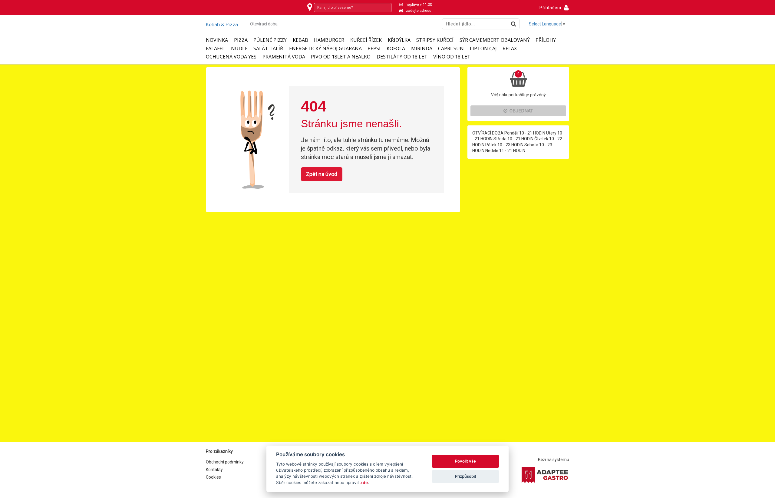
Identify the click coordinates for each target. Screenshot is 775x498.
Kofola (396, 48)
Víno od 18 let (451, 57)
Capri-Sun (451, 48)
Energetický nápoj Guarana (325, 48)
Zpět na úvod (321, 174)
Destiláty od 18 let (402, 57)
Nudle (239, 48)
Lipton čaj (483, 48)
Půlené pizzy (270, 40)
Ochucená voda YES (231, 57)
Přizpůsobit (465, 476)
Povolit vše (465, 461)
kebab (300, 40)
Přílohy (546, 40)
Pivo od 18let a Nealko (341, 57)
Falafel (215, 48)
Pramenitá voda (283, 57)
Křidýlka (399, 40)
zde (364, 482)
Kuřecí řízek (366, 40)
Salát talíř (268, 48)
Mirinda (421, 48)
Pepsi (374, 48)
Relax (510, 48)
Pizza (241, 40)
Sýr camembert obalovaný (495, 40)
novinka (217, 40)
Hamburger (329, 40)
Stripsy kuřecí (434, 40)
